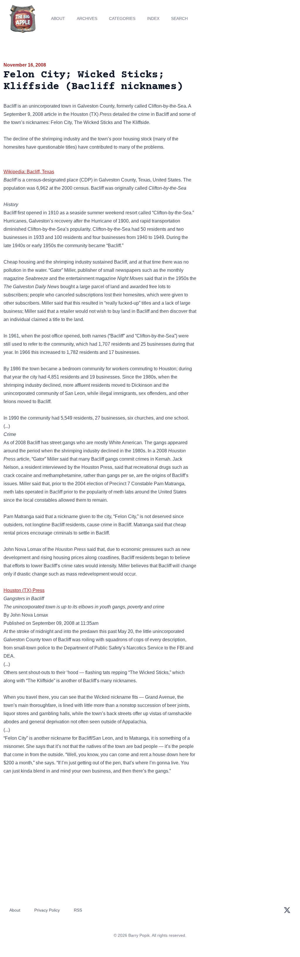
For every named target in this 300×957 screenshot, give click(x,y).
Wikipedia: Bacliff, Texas (29, 171)
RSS (78, 910)
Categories (122, 18)
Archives (87, 18)
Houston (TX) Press (24, 590)
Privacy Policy (47, 910)
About (58, 18)
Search (179, 18)
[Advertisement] (250, 102)
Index (153, 18)
